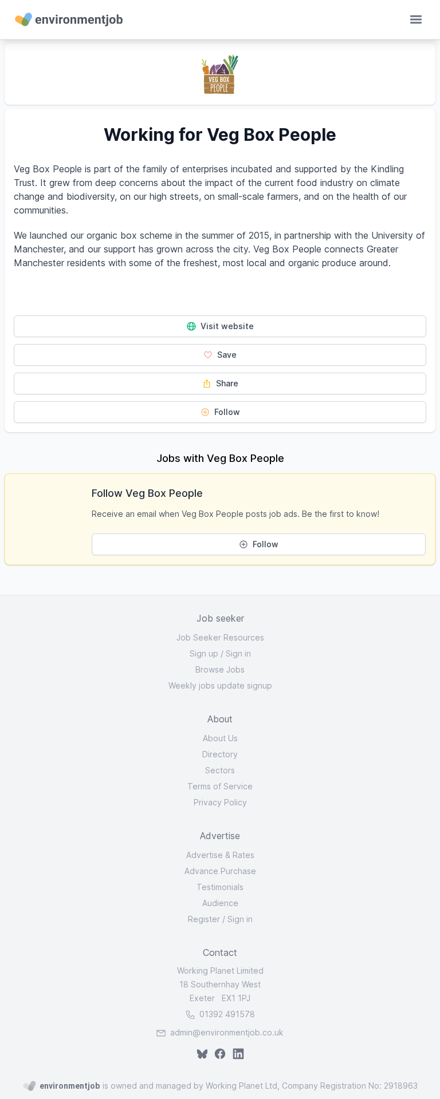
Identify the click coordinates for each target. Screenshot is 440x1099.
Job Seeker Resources (220, 637)
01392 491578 (226, 1014)
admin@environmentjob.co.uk (227, 1032)
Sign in (238, 653)
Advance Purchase (220, 871)
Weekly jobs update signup (220, 685)
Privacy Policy (220, 802)
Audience (220, 903)
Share (226, 383)
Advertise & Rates (220, 855)
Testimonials (220, 887)
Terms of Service (220, 786)
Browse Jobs (220, 669)
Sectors (220, 770)
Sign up (204, 653)
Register (204, 919)
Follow (226, 412)
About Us (220, 738)
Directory (220, 754)
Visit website (226, 326)
